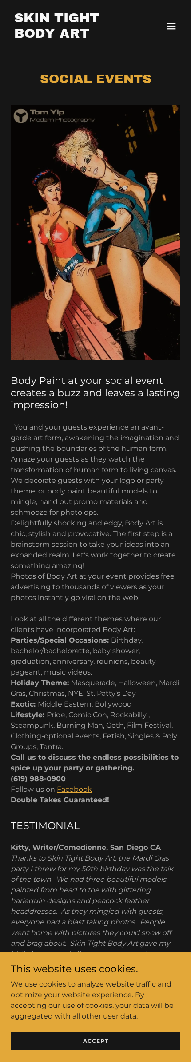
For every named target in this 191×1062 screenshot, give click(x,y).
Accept (95, 1041)
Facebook (74, 789)
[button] (171, 26)
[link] (70, 35)
